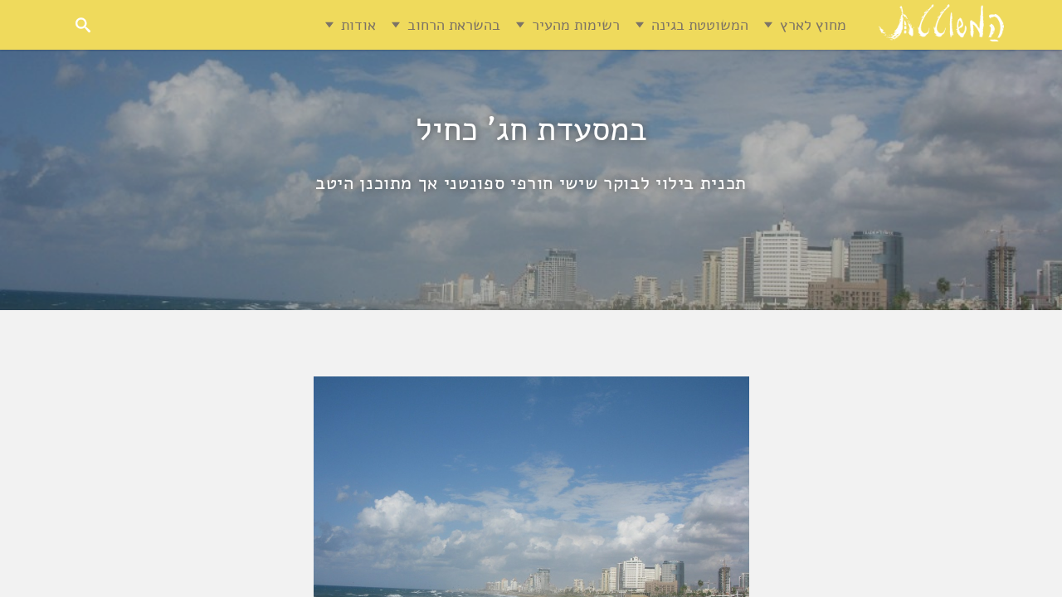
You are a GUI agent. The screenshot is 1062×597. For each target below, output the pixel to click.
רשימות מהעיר (576, 25)
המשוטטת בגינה (699, 25)
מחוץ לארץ (813, 25)
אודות (358, 25)
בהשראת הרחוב (453, 25)
